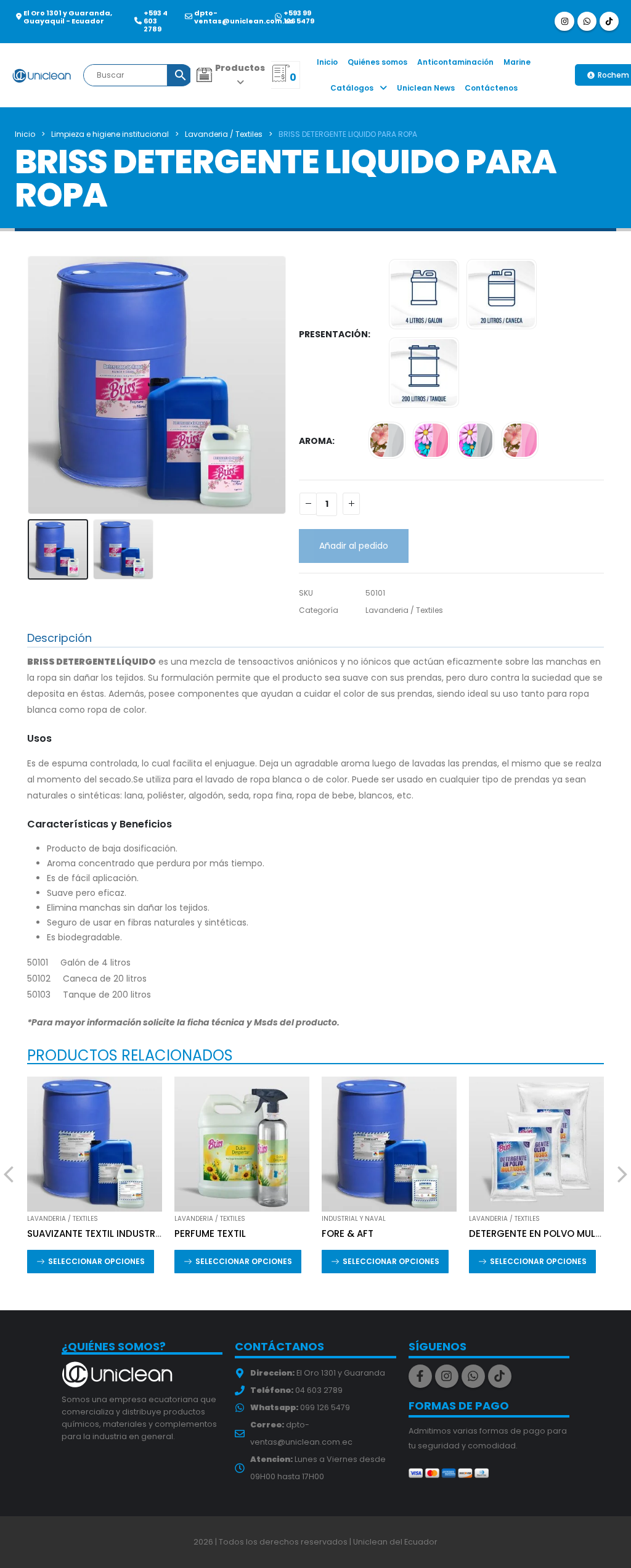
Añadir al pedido (353, 546)
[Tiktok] (609, 21)
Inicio (327, 62)
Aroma (315, 441)
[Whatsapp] (586, 21)
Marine (517, 62)
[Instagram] (564, 21)
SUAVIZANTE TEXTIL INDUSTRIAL (97, 1233)
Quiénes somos (377, 62)
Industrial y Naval (354, 1218)
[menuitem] (230, 75)
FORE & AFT (347, 1233)
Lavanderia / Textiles (224, 134)
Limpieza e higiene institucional (110, 134)
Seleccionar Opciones (96, 1261)
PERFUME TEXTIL (210, 1233)
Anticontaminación (455, 62)
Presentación (333, 334)
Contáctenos (491, 88)
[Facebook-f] (420, 1376)
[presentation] (30, 385)
